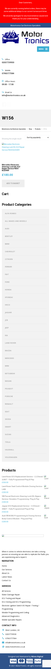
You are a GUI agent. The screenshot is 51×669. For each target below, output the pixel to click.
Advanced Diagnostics (11, 616)
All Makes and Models (16, 221)
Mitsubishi (10, 373)
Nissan (8, 381)
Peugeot (9, 388)
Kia (6, 335)
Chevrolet (10, 251)
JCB (6, 320)
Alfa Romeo (10, 213)
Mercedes (9, 358)
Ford (7, 282)
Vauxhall (9, 450)
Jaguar (8, 312)
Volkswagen (11, 457)
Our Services (7, 569)
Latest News (7, 577)
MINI (7, 366)
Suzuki (8, 434)
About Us (5, 573)
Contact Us (6, 580)
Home (4, 566)
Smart (8, 427)
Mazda (8, 350)
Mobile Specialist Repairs (12, 620)
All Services (6, 591)
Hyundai (9, 297)
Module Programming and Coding (15, 612)
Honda (8, 289)
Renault (9, 404)
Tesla (7, 442)
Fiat (7, 274)
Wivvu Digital (37, 656)
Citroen (9, 259)
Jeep (7, 328)
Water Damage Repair (11, 594)
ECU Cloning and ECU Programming (16, 602)
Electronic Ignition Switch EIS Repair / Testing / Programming (20, 607)
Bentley (9, 236)
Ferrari (8, 267)
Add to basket (13, 183)
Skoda (8, 419)
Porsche (9, 396)
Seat (7, 411)
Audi (7, 228)
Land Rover (10, 343)
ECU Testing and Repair (11, 598)
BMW (7, 244)
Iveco (7, 305)
